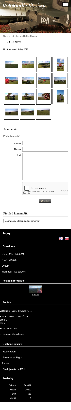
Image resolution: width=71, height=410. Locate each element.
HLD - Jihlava (9, 260)
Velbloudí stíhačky (23, 6)
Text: (19, 155)
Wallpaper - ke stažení (14, 271)
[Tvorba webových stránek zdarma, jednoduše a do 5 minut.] (45, 407)
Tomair (5, 363)
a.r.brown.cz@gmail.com (12, 334)
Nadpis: (17, 149)
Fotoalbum (16, 36)
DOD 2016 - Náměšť (13, 254)
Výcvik (5, 265)
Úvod (5, 36)
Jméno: (17, 143)
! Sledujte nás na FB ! (13, 369)
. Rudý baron (9, 351)
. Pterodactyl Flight (12, 357)
